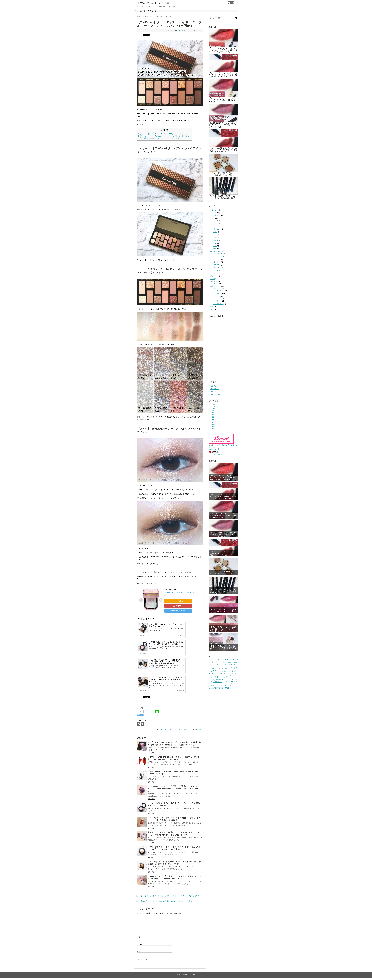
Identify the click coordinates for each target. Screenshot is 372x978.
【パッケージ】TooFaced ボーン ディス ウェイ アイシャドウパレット (161, 134)
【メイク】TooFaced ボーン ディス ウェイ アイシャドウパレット (160, 138)
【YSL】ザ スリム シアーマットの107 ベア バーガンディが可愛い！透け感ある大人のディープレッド (223, 100)
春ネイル (216, 265)
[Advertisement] (223, 347)
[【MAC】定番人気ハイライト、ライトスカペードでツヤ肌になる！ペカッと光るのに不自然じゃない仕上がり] (142, 851)
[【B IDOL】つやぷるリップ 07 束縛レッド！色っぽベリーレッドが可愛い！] (223, 604)
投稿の (214, 389)
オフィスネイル (218, 256)
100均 (211, 660)
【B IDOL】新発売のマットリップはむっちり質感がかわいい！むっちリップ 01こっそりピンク (223, 629)
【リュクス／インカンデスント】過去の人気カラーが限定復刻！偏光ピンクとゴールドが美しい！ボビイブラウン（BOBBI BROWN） (166, 661)
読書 (211, 306)
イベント (213, 213)
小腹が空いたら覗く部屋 (153, 3)
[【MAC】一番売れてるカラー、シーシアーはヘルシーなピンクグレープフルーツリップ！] (142, 775)
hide (166, 130)
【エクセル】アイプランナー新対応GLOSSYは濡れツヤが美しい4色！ (222, 572)
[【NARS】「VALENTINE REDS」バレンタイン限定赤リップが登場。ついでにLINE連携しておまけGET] (142, 761)
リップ (219, 293)
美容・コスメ (197, 31)
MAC (227, 660)
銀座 (215, 246)
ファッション (215, 273)
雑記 (211, 309)
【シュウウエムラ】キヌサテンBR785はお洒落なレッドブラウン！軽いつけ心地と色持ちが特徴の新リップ (223, 150)
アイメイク (181, 31)
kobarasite (198, 729)
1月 (213, 419)
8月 (213, 413)
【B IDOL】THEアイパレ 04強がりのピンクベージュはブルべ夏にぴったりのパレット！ (223, 648)
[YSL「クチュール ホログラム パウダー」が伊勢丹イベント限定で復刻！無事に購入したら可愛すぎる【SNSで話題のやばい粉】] (142, 746)
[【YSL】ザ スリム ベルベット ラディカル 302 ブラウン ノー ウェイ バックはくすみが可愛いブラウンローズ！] (223, 63)
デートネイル (217, 679)
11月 (213, 406)
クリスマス (217, 668)
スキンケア (230, 673)
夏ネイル (216, 262)
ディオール (222, 677)
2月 (213, 417)
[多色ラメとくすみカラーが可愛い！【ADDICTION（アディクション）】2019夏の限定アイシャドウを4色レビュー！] (142, 836)
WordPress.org (215, 394)
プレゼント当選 (228, 682)
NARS (231, 660)
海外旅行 (213, 281)
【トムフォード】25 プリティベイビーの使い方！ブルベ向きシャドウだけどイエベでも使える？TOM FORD (166, 679)
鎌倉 (215, 248)
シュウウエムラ (228, 671)
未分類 (212, 279)
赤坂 (215, 243)
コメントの (216, 391)
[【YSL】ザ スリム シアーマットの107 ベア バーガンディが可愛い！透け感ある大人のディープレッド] (223, 88)
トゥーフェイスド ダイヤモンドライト (179, 593)
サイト (139, 951)
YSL (210, 662)
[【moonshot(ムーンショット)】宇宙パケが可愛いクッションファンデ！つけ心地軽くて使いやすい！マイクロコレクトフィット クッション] (142, 790)
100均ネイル (217, 253)
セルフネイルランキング (216, 454)
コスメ (229, 667)
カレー (215, 223)
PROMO (235, 660)
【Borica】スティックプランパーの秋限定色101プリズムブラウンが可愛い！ (167, 901)
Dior (223, 660)
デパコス (189, 31)
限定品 (226, 688)
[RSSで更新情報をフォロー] (232, 2)
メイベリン (217, 685)
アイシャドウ (171, 729)
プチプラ (216, 296)
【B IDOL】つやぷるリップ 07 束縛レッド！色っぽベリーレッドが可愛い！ (223, 610)
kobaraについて (140, 11)
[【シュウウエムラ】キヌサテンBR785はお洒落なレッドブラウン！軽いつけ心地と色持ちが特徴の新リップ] (223, 138)
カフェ (215, 220)
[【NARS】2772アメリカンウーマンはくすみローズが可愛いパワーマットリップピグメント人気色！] (223, 113)
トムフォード (225, 679)
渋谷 (215, 237)
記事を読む (151, 753)
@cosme (215, 659)
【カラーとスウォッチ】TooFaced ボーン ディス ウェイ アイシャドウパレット (164, 136)
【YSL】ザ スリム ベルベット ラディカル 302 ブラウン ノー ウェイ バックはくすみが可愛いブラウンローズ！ (223, 75)
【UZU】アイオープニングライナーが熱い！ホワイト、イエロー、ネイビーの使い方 (169, 896)
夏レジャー (214, 276)
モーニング (217, 229)
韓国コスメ (232, 688)
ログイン (213, 386)
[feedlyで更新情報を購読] (229, 2)
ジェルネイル (220, 673)
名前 (139, 937)
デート (211, 679)
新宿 (215, 234)
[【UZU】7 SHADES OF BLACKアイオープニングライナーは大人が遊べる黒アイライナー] (223, 186)
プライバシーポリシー (153, 11)
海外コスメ (187, 729)
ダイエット (214, 270)
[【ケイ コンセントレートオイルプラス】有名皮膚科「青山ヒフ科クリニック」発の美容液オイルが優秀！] (142, 822)
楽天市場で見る (178, 606)
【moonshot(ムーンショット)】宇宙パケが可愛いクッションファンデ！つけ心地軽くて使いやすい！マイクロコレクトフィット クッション (174, 788)
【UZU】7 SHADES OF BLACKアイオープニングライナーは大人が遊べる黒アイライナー (223, 198)
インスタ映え (215, 216)
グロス (222, 668)
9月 (213, 411)
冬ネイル (216, 259)
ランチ (222, 685)
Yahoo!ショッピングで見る (178, 610)
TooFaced (162, 729)
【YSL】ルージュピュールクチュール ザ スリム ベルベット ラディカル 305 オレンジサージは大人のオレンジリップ (223, 50)
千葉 (215, 232)
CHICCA (220, 659)
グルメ (212, 218)
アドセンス (214, 210)
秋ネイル (216, 267)
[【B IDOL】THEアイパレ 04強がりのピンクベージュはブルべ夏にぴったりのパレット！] (223, 642)
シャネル (221, 671)
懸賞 (215, 688)
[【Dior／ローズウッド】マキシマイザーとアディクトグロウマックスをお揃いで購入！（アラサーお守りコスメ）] (142, 880)
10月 (213, 408)
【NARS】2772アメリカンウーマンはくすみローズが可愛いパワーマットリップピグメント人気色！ (223, 125)
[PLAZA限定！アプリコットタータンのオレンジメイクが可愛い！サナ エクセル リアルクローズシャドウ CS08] (142, 865)
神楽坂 (215, 240)
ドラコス (231, 679)
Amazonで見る (178, 601)
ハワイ (215, 226)
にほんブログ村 (214, 449)
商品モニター (218, 304)
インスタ (220, 665)
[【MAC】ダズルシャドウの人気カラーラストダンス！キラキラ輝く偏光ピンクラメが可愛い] (142, 807)
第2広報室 (220, 688)
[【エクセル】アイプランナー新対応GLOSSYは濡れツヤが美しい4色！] (223, 163)
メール (140, 944)
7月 (213, 415)
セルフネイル (215, 251)
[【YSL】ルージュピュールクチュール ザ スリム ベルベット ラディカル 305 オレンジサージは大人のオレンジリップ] (223, 38)
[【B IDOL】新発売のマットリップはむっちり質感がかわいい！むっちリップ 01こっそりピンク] (223, 623)
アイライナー (228, 662)
